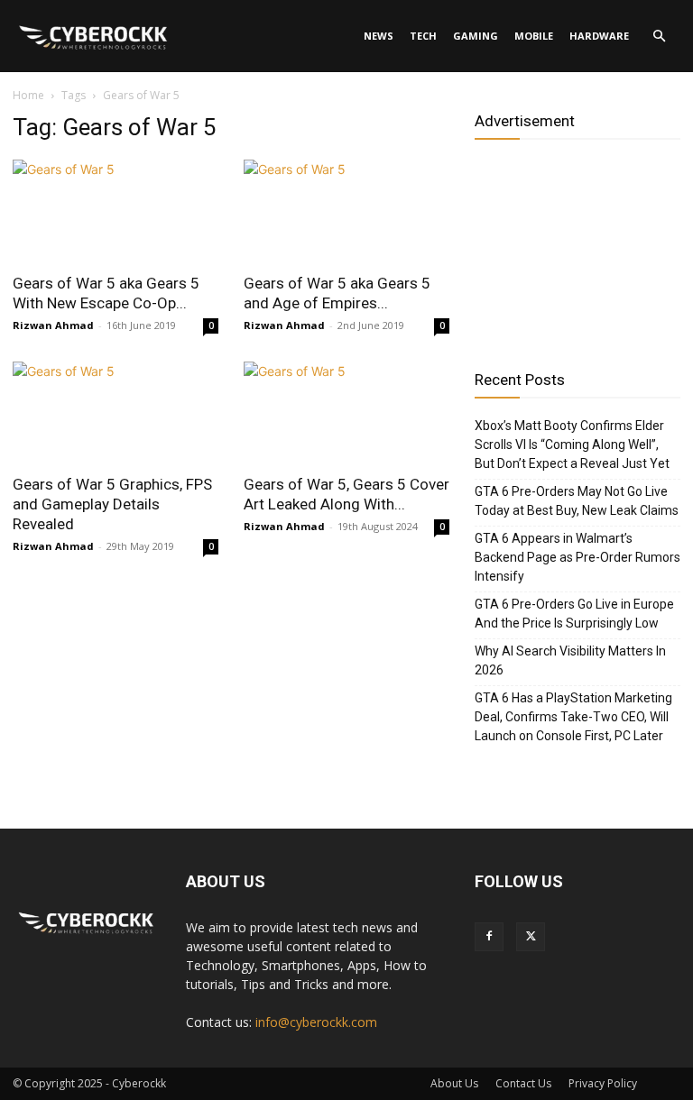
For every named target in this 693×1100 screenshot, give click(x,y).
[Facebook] (489, 936)
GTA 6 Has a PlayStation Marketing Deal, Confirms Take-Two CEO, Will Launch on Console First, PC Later (573, 717)
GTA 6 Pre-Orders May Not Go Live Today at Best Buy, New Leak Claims (577, 501)
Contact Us (523, 1083)
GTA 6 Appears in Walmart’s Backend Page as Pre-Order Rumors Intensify (577, 557)
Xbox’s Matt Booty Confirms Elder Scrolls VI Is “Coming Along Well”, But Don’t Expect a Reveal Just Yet (572, 444)
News (378, 35)
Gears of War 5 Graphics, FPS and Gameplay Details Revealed (112, 504)
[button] (658, 36)
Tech (423, 35)
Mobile (533, 35)
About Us (454, 1083)
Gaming (475, 35)
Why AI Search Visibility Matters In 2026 (570, 660)
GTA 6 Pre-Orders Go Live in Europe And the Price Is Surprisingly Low (574, 613)
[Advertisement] (577, 248)
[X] (530, 936)
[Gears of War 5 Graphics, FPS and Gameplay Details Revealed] (115, 412)
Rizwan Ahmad (53, 325)
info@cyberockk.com (316, 1022)
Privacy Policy (602, 1083)
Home (28, 95)
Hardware (599, 35)
